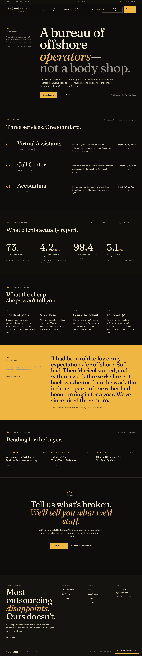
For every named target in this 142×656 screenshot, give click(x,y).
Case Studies (78, 10)
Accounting (68, 10)
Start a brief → (48, 95)
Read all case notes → (14, 376)
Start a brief (12, 637)
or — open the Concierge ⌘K (81, 545)
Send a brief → (59, 545)
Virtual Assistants (40, 10)
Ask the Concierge (113, 9)
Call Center (55, 10)
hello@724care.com (121, 593)
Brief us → (129, 10)
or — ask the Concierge (68, 95)
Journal (99, 10)
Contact (91, 602)
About (90, 10)
